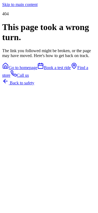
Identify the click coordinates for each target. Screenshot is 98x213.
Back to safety (21, 83)
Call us (23, 75)
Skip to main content (20, 4)
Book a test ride (57, 67)
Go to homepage (23, 67)
